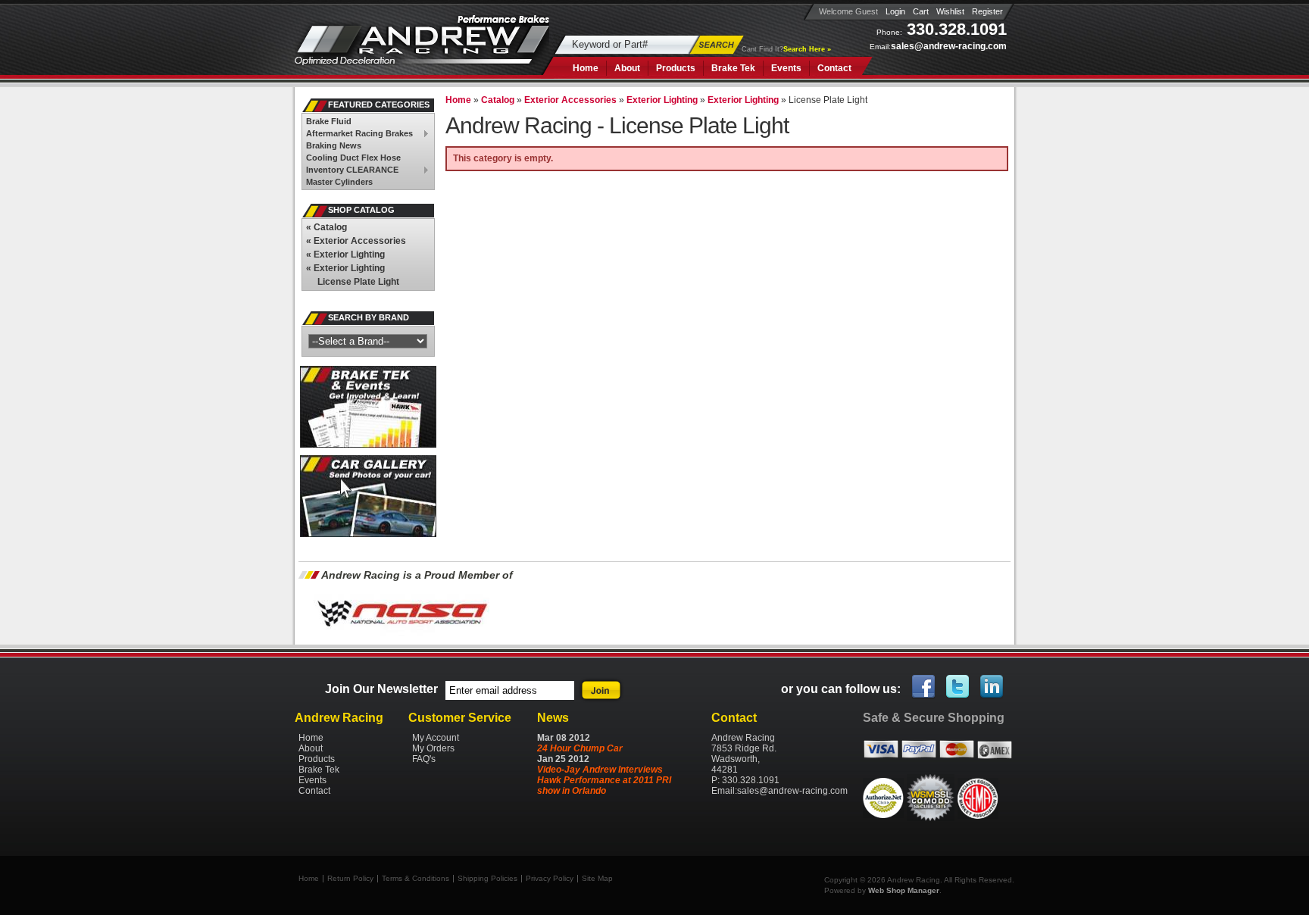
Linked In (992, 687)
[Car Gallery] (368, 534)
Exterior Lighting (345, 254)
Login (895, 11)
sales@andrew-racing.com (949, 46)
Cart (921, 11)
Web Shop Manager (903, 890)
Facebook (924, 687)
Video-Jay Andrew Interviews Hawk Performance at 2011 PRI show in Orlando (604, 780)
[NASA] (401, 635)
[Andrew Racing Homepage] (422, 49)
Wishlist (950, 11)
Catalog (326, 227)
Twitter (958, 687)
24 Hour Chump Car (580, 748)
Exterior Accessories (356, 241)
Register (987, 11)
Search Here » (807, 49)
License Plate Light (358, 281)
